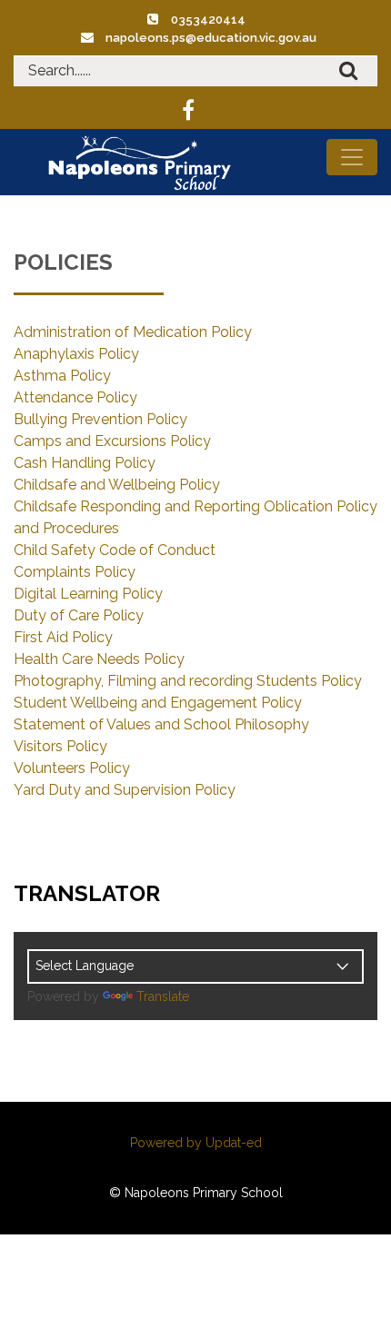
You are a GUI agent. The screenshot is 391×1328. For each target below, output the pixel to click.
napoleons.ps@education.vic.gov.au (210, 38)
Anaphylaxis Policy (76, 353)
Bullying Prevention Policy (100, 419)
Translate (162, 996)
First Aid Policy (63, 637)
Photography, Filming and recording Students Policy (188, 680)
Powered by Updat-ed (196, 1142)
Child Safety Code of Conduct (115, 550)
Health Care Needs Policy (99, 659)
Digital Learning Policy (88, 593)
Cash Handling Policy (84, 462)
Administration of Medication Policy (133, 332)
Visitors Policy (60, 746)
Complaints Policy (74, 571)
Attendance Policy (75, 397)
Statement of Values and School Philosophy (161, 724)
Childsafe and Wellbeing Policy (117, 484)
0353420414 (208, 19)
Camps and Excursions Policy (112, 441)
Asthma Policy (62, 375)
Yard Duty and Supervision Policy (125, 789)
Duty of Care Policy (79, 615)
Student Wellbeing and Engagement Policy (158, 702)
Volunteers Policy (72, 768)
